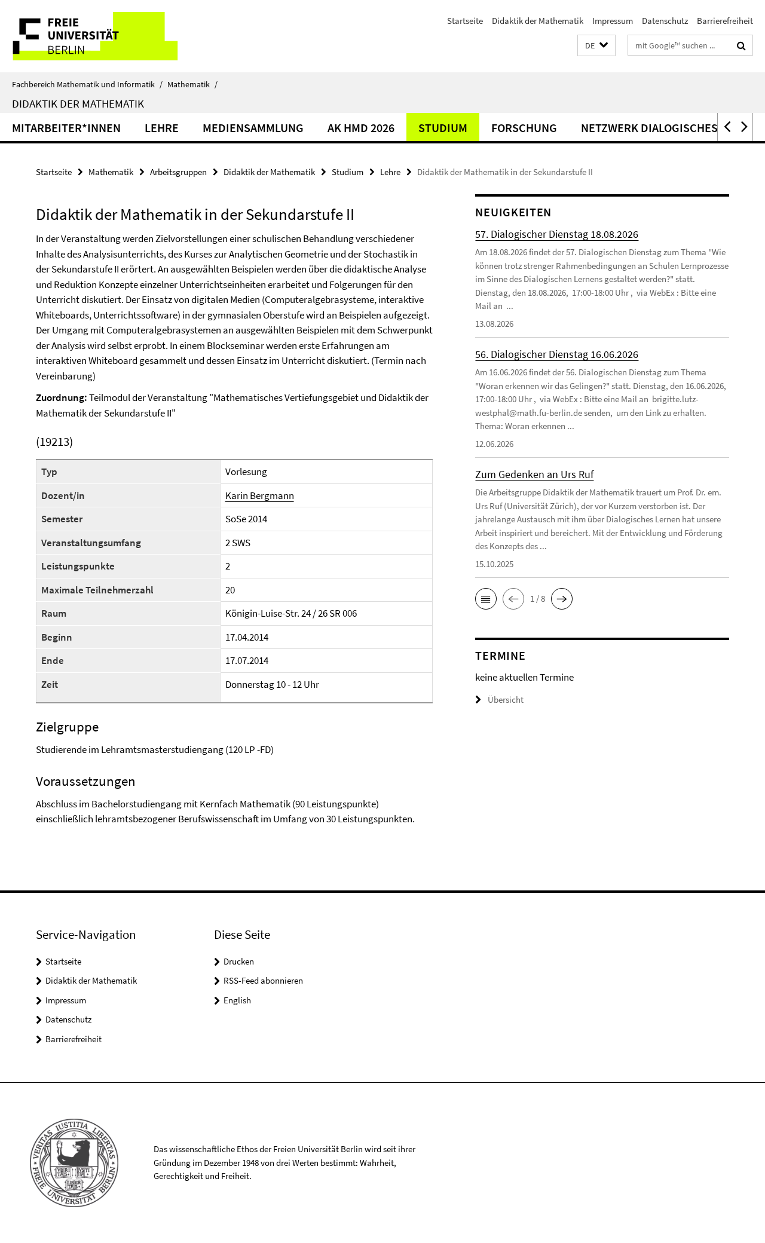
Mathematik (192, 84)
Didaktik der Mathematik (537, 20)
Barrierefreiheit (725, 20)
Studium (442, 127)
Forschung (524, 127)
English (237, 1000)
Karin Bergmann (259, 495)
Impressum (612, 20)
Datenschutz (665, 20)
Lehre (162, 127)
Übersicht (506, 699)
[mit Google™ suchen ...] (741, 45)
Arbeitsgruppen (178, 171)
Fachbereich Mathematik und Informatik (87, 84)
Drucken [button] (239, 961)
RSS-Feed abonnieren (263, 980)
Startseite (465, 20)
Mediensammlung (253, 127)
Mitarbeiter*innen (66, 127)
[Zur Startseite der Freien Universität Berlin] (100, 36)
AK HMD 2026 (361, 127)
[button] (596, 46)
